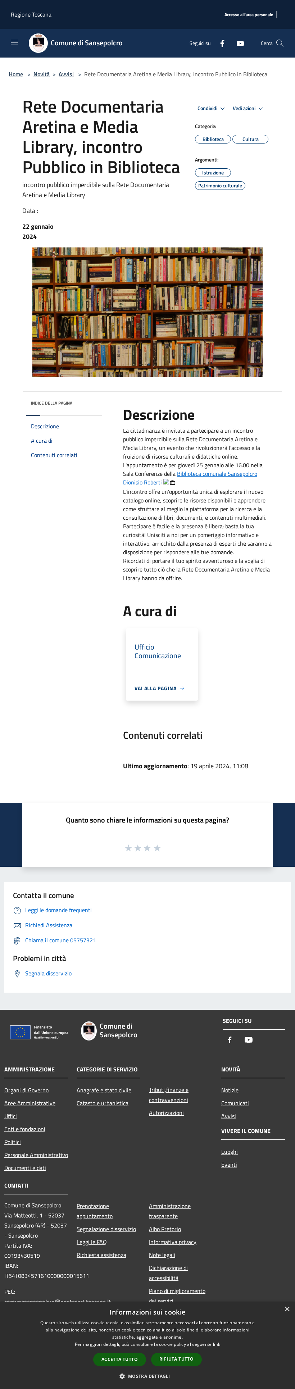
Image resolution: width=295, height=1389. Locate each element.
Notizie (230, 1090)
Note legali (162, 1255)
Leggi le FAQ (92, 1242)
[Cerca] (280, 43)
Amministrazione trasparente (170, 1211)
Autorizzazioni (166, 1112)
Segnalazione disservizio (106, 1229)
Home (16, 74)
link (216, 1344)
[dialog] (147, 1345)
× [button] (287, 1309)
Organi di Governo (26, 1090)
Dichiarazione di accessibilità (168, 1272)
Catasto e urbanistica (102, 1103)
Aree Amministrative (29, 1103)
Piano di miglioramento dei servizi (177, 1295)
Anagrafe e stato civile (104, 1090)
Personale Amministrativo (36, 1155)
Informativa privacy (172, 1242)
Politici (12, 1142)
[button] (147, 1376)
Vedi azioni (245, 108)
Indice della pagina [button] (51, 403)
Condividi (208, 108)
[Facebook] (219, 43)
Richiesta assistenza (101, 1255)
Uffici (10, 1116)
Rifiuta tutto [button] (176, 1359)
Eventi (229, 1164)
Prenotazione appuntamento (95, 1211)
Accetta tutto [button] (119, 1359)
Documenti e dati (25, 1167)
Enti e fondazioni (24, 1129)
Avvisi (66, 74)
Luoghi (229, 1151)
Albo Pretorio (165, 1229)
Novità (41, 74)
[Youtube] (237, 43)
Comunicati (235, 1103)
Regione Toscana (31, 14)
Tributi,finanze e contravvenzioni (169, 1094)
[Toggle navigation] (14, 42)
